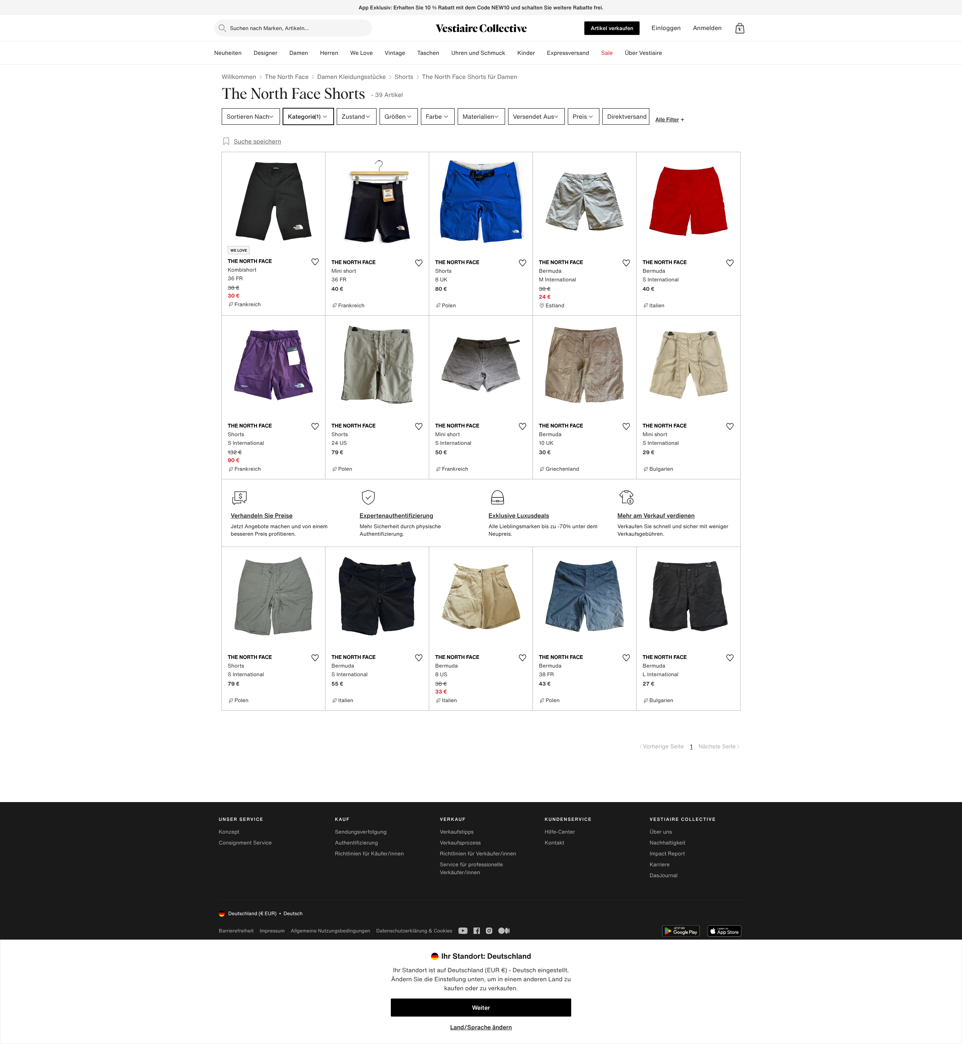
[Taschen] (445, 53)
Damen (298, 53)
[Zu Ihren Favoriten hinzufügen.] (314, 261)
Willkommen (239, 76)
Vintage (395, 53)
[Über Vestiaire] (668, 53)
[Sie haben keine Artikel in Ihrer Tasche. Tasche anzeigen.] (740, 28)
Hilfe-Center (560, 832)
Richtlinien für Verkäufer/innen (478, 854)
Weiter (481, 1007)
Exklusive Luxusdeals (519, 515)
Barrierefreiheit (236, 930)
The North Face (287, 76)
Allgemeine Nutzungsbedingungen (330, 930)
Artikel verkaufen (612, 28)
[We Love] (379, 53)
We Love (361, 53)
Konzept (229, 832)
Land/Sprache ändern (481, 1027)
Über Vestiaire (643, 53)
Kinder (526, 53)
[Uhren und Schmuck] (511, 53)
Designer (265, 53)
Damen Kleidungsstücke (351, 76)
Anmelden (707, 28)
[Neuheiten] (248, 53)
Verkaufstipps (456, 832)
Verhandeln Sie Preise (262, 515)
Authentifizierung (356, 843)
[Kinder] (541, 53)
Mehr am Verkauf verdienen (656, 515)
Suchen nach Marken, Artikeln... (269, 28)
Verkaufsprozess (460, 843)
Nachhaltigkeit (667, 843)
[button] (740, 28)
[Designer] (283, 53)
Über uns (661, 832)
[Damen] (314, 53)
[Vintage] (411, 53)
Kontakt (554, 843)
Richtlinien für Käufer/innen (369, 854)
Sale (607, 53)
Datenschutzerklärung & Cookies (414, 930)
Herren (329, 53)
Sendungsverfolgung (361, 832)
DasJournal (664, 875)
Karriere (660, 865)
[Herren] (344, 53)
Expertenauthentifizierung (396, 515)
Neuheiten (228, 53)
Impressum (272, 930)
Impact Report (667, 854)
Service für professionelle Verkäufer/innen (471, 868)
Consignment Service (245, 843)
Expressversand (568, 53)
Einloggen (666, 28)
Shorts (404, 76)
